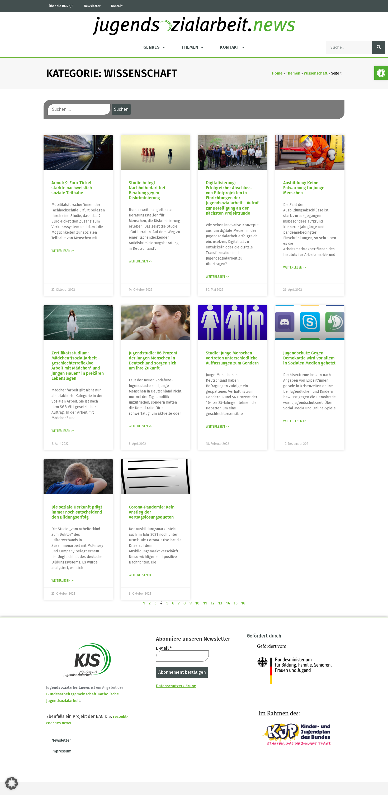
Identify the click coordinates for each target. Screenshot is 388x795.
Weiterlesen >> (62, 250)
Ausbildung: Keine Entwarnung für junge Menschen (303, 187)
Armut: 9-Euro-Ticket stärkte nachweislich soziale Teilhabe (71, 187)
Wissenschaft (316, 73)
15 (236, 603)
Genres (151, 47)
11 (205, 603)
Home (277, 73)
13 (220, 603)
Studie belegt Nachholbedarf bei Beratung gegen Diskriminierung (147, 190)
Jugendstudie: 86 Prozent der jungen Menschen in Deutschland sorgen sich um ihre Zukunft (153, 360)
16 (243, 603)
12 (213, 603)
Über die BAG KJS (61, 6)
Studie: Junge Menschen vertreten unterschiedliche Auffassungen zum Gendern (232, 358)
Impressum (61, 751)
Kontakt (117, 6)
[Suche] (378, 47)
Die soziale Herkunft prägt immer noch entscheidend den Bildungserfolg (76, 512)
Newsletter (92, 6)
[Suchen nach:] (79, 109)
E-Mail (164, 648)
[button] (381, 73)
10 (197, 603)
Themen (189, 47)
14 (228, 603)
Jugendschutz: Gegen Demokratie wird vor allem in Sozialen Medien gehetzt (309, 358)
